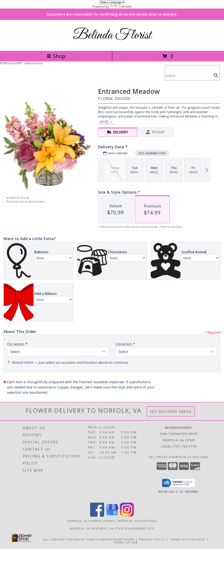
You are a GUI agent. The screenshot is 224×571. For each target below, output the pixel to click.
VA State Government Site (132, 528)
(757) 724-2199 (184, 446)
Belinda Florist (112, 35)
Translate (125, 6)
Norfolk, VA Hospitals (137, 521)
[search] (215, 75)
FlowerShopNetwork (115, 539)
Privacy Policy (152, 539)
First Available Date (152, 153)
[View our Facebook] (97, 515)
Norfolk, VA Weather (88, 528)
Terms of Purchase (187, 539)
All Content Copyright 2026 (68, 539)
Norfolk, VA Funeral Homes (91, 521)
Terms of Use (126, 542)
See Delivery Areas (171, 411)
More (104, 121)
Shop (59, 56)
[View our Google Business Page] (112, 515)
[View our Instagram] (127, 515)
